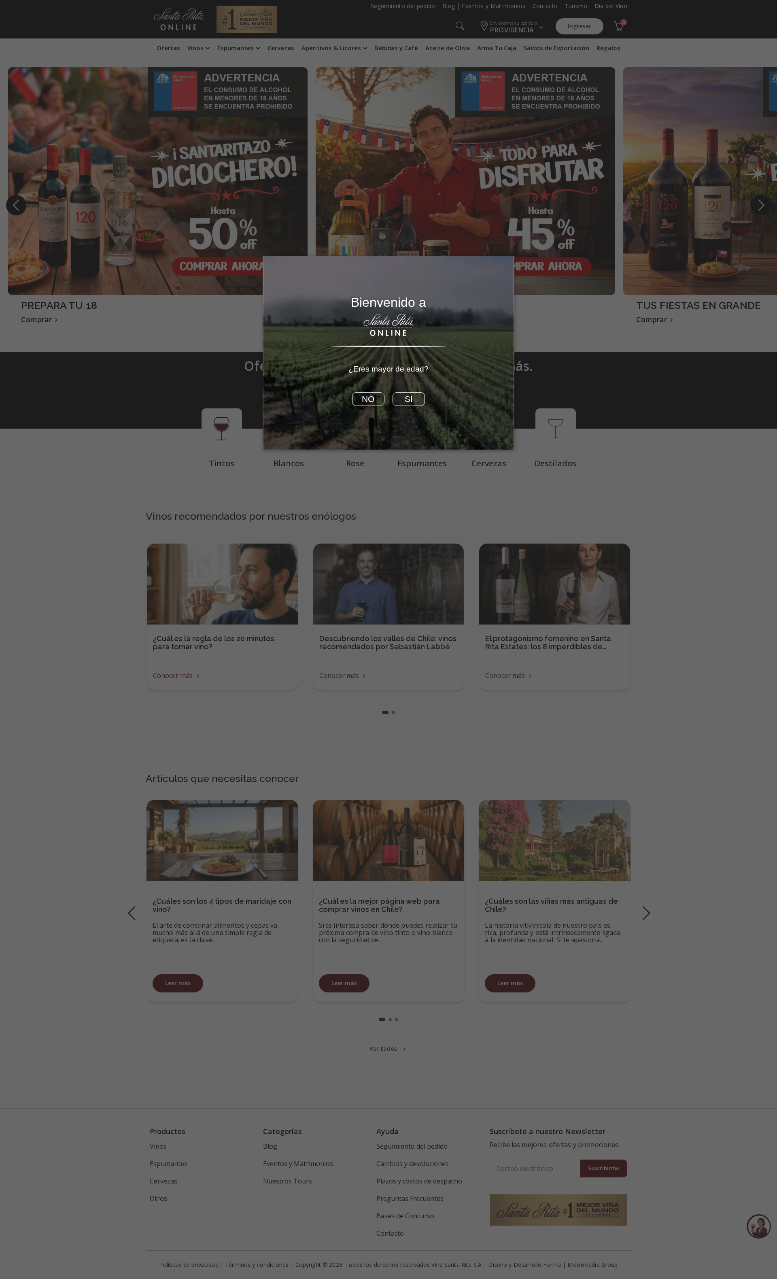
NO (368, 399)
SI (409, 399)
